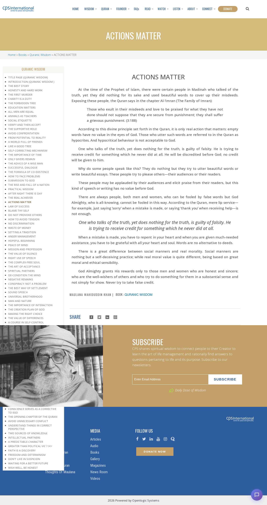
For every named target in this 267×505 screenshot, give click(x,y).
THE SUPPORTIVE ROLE (22, 129)
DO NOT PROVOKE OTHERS (25, 215)
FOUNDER (121, 9)
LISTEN (176, 9)
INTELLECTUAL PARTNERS (24, 437)
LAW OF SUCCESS (18, 206)
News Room (99, 472)
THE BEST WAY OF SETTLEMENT (28, 288)
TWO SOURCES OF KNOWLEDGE (27, 433)
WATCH (162, 9)
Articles (96, 439)
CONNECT (207, 9)
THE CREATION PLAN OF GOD (26, 309)
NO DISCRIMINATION (21, 223)
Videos (95, 478)
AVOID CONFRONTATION (23, 133)
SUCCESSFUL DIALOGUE (22, 167)
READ (148, 9)
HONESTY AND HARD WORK (25, 90)
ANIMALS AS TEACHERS (22, 116)
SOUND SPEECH (18, 292)
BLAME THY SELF (18, 210)
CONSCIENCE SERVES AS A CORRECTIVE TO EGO (32, 410)
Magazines (98, 465)
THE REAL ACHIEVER (20, 197)
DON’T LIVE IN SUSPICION (24, 459)
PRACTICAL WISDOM (20, 189)
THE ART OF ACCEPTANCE (24, 266)
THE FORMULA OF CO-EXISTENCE (28, 172)
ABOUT (191, 9)
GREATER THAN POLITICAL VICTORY (30, 446)
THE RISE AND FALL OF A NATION (28, 185)
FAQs (136, 9)
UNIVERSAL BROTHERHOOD (25, 296)
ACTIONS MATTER (19, 202)
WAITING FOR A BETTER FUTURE (28, 463)
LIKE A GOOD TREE (19, 146)
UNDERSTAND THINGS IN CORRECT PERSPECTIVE (30, 427)
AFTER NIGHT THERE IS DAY (25, 193)
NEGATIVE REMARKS (20, 279)
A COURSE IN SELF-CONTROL (26, 322)
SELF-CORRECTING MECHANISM (27, 150)
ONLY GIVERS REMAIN (21, 159)
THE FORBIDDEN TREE (22, 103)
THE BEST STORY (18, 86)
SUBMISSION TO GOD (21, 180)
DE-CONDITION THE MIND (24, 275)
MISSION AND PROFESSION (25, 249)
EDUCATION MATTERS (22, 107)
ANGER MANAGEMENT (22, 236)
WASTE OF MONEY (19, 228)
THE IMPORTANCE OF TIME (25, 154)
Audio (94, 446)
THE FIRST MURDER (20, 94)
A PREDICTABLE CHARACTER (25, 441)
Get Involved (54, 459)
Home (12, 55)
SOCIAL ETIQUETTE (20, 120)
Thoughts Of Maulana (60, 472)
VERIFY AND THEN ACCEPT (24, 124)
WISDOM (89, 9)
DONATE (227, 9)
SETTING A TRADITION (22, 232)
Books (23, 55)
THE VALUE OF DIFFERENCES (25, 318)
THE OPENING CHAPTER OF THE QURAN (32, 416)
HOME (75, 9)
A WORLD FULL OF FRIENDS (25, 142)
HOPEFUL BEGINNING (21, 240)
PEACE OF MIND (18, 245)
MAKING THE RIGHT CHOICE (25, 314)
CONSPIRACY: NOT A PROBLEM (27, 283)
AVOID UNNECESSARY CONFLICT (28, 421)
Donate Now (155, 451)
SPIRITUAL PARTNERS (21, 271)
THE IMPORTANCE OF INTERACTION (30, 305)
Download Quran (57, 452)
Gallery (95, 459)
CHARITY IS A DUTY (20, 99)
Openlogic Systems (145, 500)
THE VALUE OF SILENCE (22, 253)
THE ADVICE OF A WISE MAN (25, 163)
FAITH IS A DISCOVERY (21, 450)
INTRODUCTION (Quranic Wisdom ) (31, 81)
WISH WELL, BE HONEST (23, 467)
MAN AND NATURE (19, 301)
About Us (52, 446)
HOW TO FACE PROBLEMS (24, 176)
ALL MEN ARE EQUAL (21, 111)
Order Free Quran (58, 465)
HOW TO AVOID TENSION (23, 219)
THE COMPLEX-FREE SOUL (24, 262)
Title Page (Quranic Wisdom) (28, 77)
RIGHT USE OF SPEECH (22, 258)
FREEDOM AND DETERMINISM (26, 455)
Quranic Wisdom (40, 55)
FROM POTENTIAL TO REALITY (27, 137)
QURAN (105, 9)
